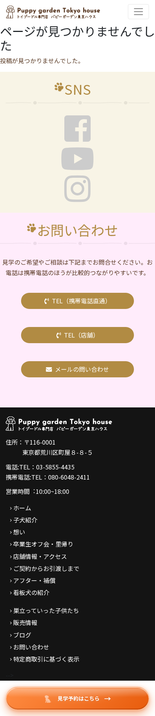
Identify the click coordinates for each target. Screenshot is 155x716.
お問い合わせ (31, 646)
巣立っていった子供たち (46, 610)
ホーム (22, 507)
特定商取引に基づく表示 (46, 658)
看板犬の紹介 (31, 592)
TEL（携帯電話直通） (81, 300)
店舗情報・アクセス (40, 556)
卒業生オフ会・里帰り (43, 543)
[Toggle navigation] (138, 11)
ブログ (22, 634)
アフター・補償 (34, 580)
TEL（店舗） (81, 334)
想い (19, 531)
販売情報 (25, 622)
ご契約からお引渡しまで (46, 568)
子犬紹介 (25, 519)
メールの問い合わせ (82, 369)
